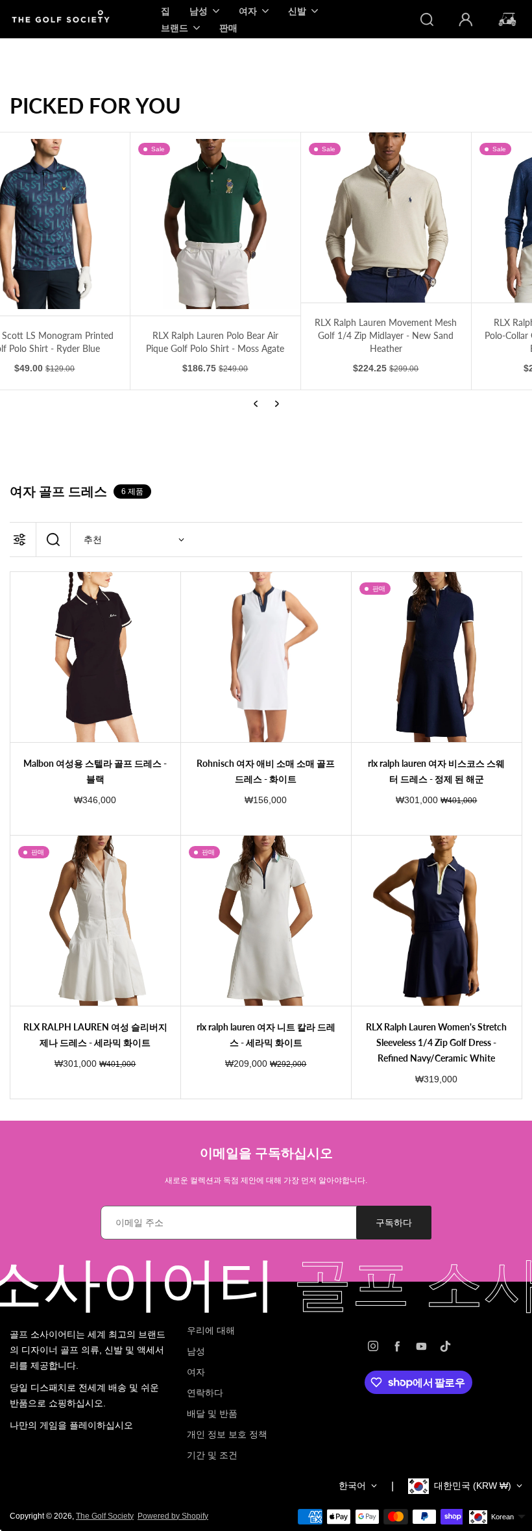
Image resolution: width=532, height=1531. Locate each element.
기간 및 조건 (212, 1455)
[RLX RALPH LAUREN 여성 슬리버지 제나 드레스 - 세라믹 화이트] (95, 921)
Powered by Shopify (173, 1516)
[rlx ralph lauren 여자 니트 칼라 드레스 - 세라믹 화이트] (266, 921)
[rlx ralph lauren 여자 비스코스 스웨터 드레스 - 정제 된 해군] (437, 657)
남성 (196, 1351)
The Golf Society (105, 1516)
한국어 (352, 1485)
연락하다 (205, 1393)
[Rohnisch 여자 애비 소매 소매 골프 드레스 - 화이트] (266, 657)
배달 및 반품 (212, 1413)
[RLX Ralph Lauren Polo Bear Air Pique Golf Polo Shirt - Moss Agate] (95, 224)
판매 (228, 27)
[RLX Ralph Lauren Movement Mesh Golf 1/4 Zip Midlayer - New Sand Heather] (266, 217)
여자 (196, 1372)
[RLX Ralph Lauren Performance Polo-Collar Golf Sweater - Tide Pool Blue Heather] (437, 217)
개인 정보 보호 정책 (227, 1434)
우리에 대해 (211, 1330)
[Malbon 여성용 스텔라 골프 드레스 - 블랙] (95, 657)
